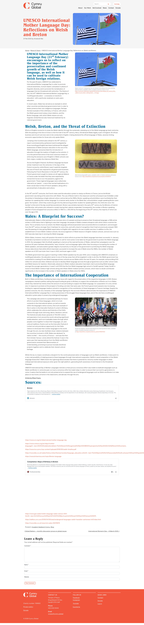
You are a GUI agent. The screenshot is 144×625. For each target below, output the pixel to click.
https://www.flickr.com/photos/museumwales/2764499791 (96, 176)
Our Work (87, 8)
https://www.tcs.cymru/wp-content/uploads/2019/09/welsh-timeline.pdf (50, 449)
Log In (100, 604)
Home (27, 50)
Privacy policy (28, 607)
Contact (111, 8)
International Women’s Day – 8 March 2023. (103, 531)
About (80, 8)
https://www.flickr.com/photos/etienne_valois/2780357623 (90, 331)
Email (26, 571)
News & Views (35, 50)
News (105, 8)
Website (26, 577)
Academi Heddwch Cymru (41, 527)
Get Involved (97, 8)
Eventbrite (76, 607)
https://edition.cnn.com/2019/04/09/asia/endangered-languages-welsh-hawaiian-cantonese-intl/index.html (63, 519)
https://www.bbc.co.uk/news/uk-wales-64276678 (42, 523)
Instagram (76, 600)
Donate (118, 8)
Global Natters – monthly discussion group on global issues (46, 531)
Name (26, 564)
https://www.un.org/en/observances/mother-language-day (46, 440)
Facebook (76, 598)
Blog (52, 527)
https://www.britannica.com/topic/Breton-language (43, 456)
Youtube (76, 603)
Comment (27, 546)
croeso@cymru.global (55, 614)
